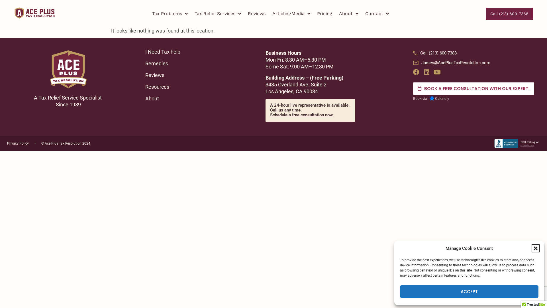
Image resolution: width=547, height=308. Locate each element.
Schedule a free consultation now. (302, 114)
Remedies (156, 63)
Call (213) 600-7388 (438, 53)
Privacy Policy (18, 143)
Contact (374, 13)
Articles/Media (288, 13)
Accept (469, 292)
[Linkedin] (427, 72)
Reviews (257, 13)
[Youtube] (437, 72)
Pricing (324, 13)
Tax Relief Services (215, 13)
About (346, 13)
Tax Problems (167, 13)
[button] (535, 248)
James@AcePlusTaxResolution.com (455, 62)
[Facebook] (416, 72)
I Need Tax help (162, 52)
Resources (157, 87)
